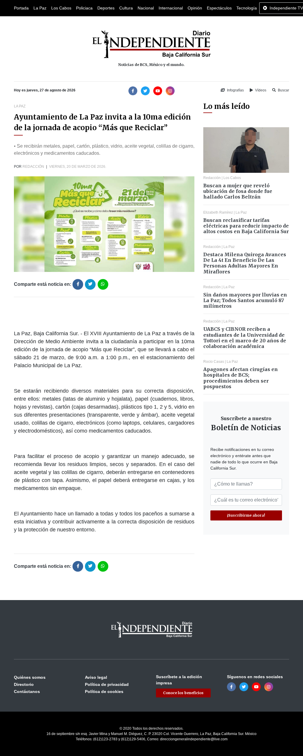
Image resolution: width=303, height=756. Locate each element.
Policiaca (84, 8)
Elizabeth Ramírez (218, 212)
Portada (21, 8)
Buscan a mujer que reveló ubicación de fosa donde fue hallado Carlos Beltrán (237, 191)
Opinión (195, 8)
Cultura (126, 8)
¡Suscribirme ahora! (246, 515)
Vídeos (260, 90)
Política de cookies (104, 691)
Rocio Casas (213, 362)
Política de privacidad (107, 684)
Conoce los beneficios (183, 693)
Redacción (33, 167)
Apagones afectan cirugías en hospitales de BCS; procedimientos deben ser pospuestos (240, 377)
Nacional (146, 8)
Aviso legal (96, 677)
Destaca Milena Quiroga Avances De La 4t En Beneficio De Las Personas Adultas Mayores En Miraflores (244, 263)
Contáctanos (27, 691)
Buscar (283, 90)
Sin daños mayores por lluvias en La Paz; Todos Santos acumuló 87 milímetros (245, 300)
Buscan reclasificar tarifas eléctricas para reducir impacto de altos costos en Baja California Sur (246, 225)
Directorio (24, 684)
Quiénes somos (30, 677)
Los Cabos (61, 8)
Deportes (106, 8)
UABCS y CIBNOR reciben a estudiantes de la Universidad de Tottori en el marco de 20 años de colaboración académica (244, 337)
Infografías (235, 90)
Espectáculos (219, 8)
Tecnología (246, 8)
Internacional (171, 8)
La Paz (39, 8)
